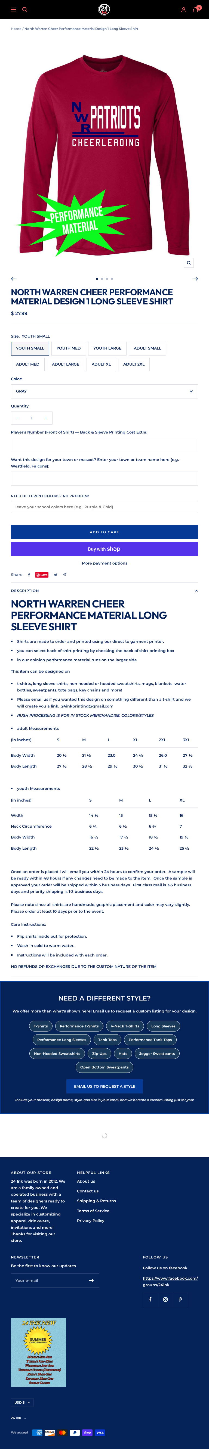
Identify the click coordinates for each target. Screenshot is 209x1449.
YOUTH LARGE (107, 348)
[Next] (195, 279)
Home (16, 29)
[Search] (24, 9)
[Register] (91, 1280)
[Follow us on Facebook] (150, 1299)
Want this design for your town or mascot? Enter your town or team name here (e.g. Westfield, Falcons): (95, 463)
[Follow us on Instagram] (165, 1299)
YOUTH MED (69, 348)
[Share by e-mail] (64, 575)
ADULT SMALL (147, 348)
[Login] (183, 9)
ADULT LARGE (65, 364)
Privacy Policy (90, 1220)
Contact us (88, 1191)
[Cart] (195, 9)
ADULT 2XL (134, 364)
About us (86, 1181)
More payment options (104, 563)
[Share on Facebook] (29, 575)
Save (44, 575)
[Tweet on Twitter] (55, 575)
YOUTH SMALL (30, 348)
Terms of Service (93, 1210)
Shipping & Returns (96, 1200)
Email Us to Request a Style (104, 1086)
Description (25, 590)
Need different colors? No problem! (50, 496)
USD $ (19, 1402)
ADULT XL (101, 364)
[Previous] (13, 279)
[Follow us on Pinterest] (180, 1299)
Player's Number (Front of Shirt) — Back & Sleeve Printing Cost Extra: (79, 432)
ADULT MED (27, 364)
